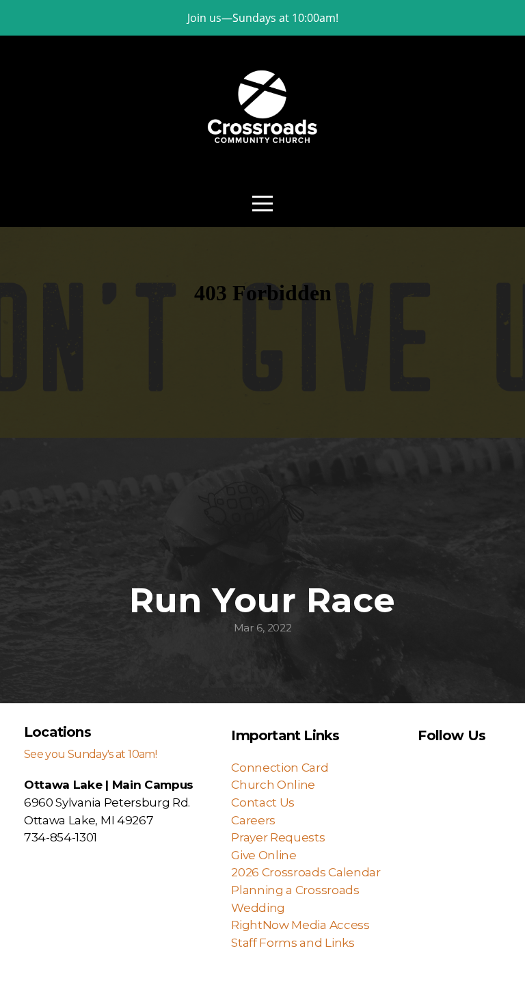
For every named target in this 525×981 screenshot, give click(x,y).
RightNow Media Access (301, 924)
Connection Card (279, 767)
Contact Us (263, 802)
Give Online (263, 855)
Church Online (273, 784)
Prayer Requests (278, 837)
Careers (253, 820)
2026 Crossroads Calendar (308, 872)
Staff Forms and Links (292, 942)
